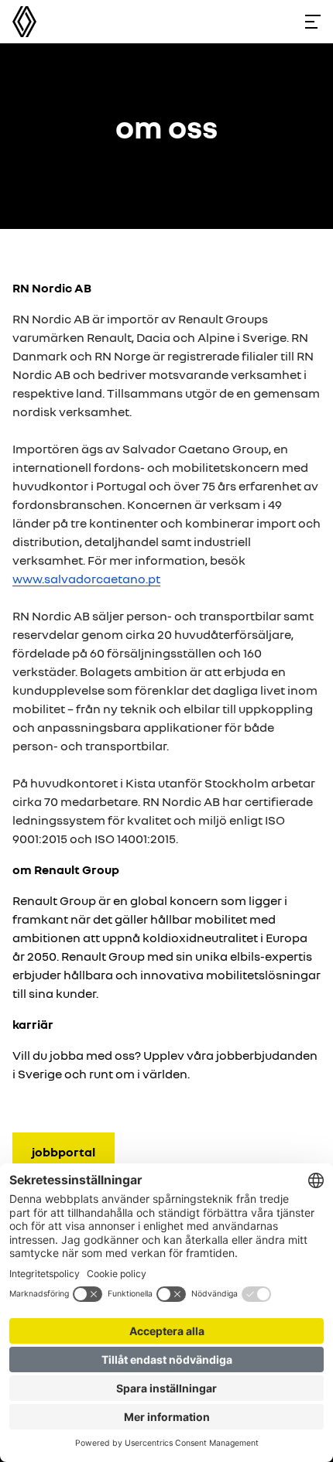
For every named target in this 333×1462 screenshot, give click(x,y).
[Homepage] (24, 21)
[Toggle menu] (313, 21)
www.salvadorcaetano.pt (86, 578)
